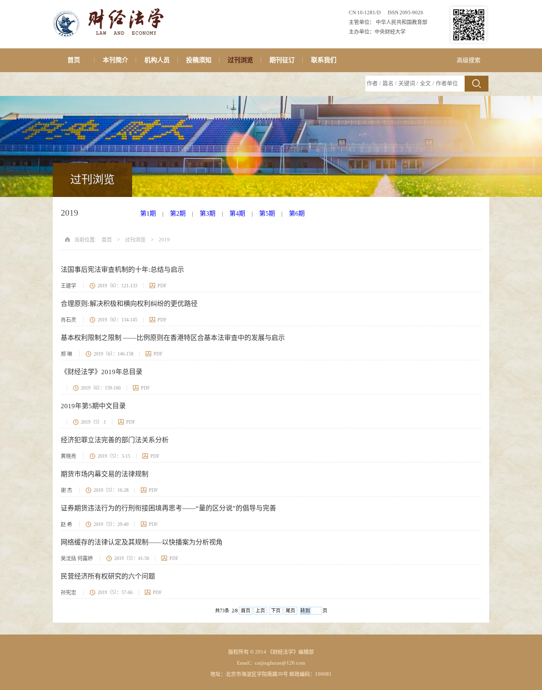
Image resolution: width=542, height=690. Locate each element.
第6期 (297, 213)
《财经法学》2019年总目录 (101, 372)
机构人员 (157, 60)
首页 (73, 60)
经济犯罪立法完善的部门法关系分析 (115, 440)
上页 (260, 611)
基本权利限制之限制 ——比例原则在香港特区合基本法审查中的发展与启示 (173, 338)
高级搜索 (468, 60)
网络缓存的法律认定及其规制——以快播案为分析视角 (142, 542)
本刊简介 (115, 60)
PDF (162, 286)
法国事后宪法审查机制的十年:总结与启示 (122, 269)
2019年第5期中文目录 (93, 406)
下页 (276, 611)
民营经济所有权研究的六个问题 (108, 576)
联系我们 (323, 60)
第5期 (267, 213)
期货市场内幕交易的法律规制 (104, 474)
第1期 (148, 213)
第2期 (178, 213)
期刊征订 (282, 60)
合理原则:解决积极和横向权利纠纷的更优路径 (129, 304)
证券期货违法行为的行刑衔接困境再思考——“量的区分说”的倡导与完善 (168, 508)
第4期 (237, 213)
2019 (164, 240)
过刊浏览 (240, 60)
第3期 (207, 213)
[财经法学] (111, 8)
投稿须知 (198, 60)
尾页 (290, 611)
